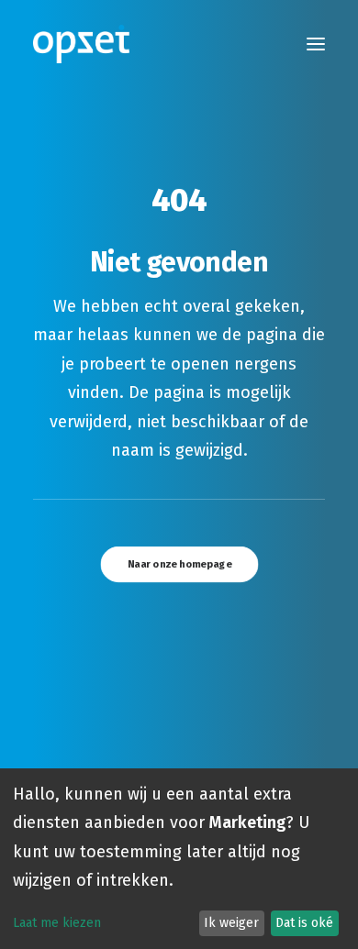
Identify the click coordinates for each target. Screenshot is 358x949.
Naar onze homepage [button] (179, 563)
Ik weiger (231, 923)
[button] (316, 44)
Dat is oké (304, 923)
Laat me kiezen (57, 923)
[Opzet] (81, 44)
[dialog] (179, 858)
